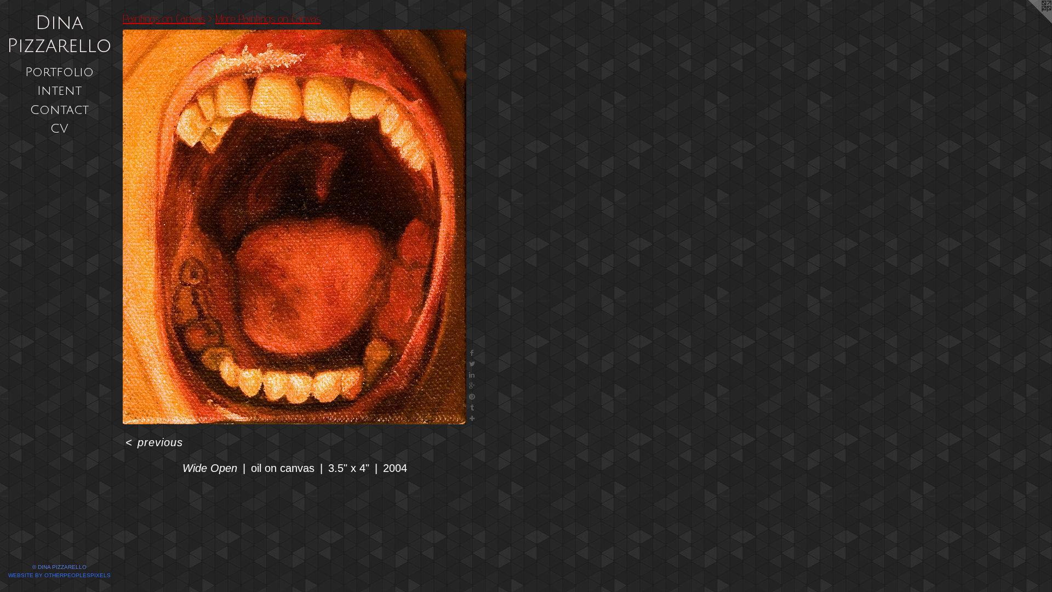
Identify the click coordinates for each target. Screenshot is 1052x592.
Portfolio (59, 72)
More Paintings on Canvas (268, 18)
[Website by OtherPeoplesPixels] (1030, 22)
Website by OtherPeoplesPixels (59, 575)
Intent (59, 91)
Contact (59, 110)
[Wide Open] (294, 227)
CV (59, 128)
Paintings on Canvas (164, 18)
